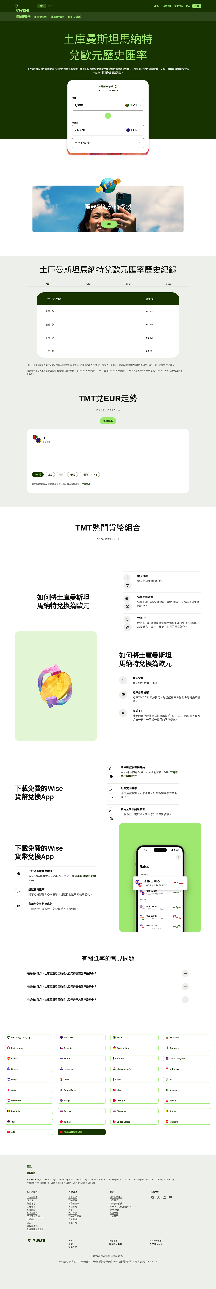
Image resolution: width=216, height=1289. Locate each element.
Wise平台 (72, 1213)
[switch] (108, 116)
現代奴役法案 (156, 1243)
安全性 (30, 1200)
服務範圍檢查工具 (35, 1229)
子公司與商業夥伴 (35, 1216)
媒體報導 (31, 1203)
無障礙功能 (32, 1226)
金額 (74, 98)
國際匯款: (31, 1173)
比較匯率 (114, 1216)
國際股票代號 (116, 1203)
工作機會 (31, 1206)
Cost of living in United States (89, 1179)
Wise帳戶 (72, 1200)
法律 (70, 1240)
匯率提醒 (114, 1213)
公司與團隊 (32, 1197)
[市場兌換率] (116, 86)
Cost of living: (34, 1179)
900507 (151, 1261)
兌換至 (75, 122)
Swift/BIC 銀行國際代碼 (121, 1206)
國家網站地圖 (115, 1243)
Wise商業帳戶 (74, 1216)
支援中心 (31, 1219)
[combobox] (133, 105)
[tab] (47, 284)
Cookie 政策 (155, 1240)
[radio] (50, 474)
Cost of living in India (139, 1179)
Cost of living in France (38, 1182)
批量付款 (72, 1222)
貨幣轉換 (114, 1200)
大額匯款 (72, 1206)
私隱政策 (113, 1240)
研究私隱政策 (116, 1197)
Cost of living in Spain (61, 1182)
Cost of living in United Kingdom (58, 1179)
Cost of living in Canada (84, 1182)
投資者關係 (32, 1213)
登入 (188, 6)
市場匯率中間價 (86, 876)
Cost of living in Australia (116, 1179)
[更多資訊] (52, 311)
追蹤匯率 (108, 420)
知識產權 (72, 1247)
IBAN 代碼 (114, 1209)
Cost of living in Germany (162, 1179)
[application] (54, 458)
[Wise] (23, 6)
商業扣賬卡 (73, 1219)
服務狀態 (31, 1209)
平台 (50, 6)
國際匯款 (72, 1197)
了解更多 (86, 484)
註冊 (196, 6)
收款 (70, 1209)
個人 (42, 6)
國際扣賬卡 (73, 1203)
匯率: (29, 1166)
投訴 (70, 1243)
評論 (29, 1222)
